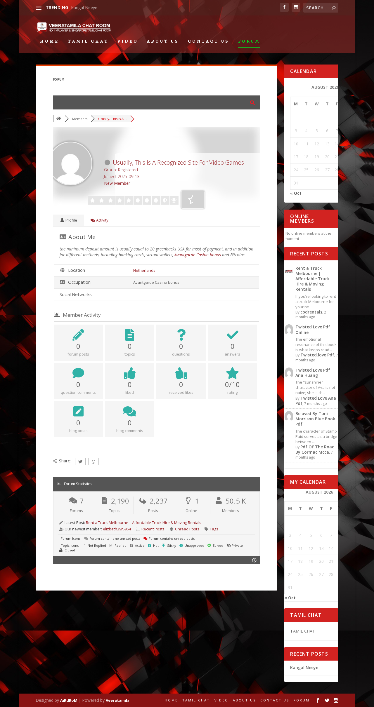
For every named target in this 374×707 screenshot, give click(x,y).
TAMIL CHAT (88, 41)
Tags (214, 529)
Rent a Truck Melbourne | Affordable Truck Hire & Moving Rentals (143, 522)
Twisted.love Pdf (317, 355)
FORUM (249, 41)
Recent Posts (153, 529)
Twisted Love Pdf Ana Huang (312, 372)
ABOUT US (163, 41)
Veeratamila (117, 700)
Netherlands (144, 270)
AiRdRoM (68, 700)
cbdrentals (311, 312)
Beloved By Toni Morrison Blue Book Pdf (315, 419)
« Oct (296, 193)
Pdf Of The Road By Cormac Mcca (315, 449)
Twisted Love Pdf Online (312, 329)
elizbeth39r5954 (117, 529)
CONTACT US (208, 41)
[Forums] (59, 118)
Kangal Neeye (84, 7)
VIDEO (127, 41)
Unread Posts (187, 529)
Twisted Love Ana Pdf (315, 400)
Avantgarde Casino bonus (197, 254)
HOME (49, 41)
